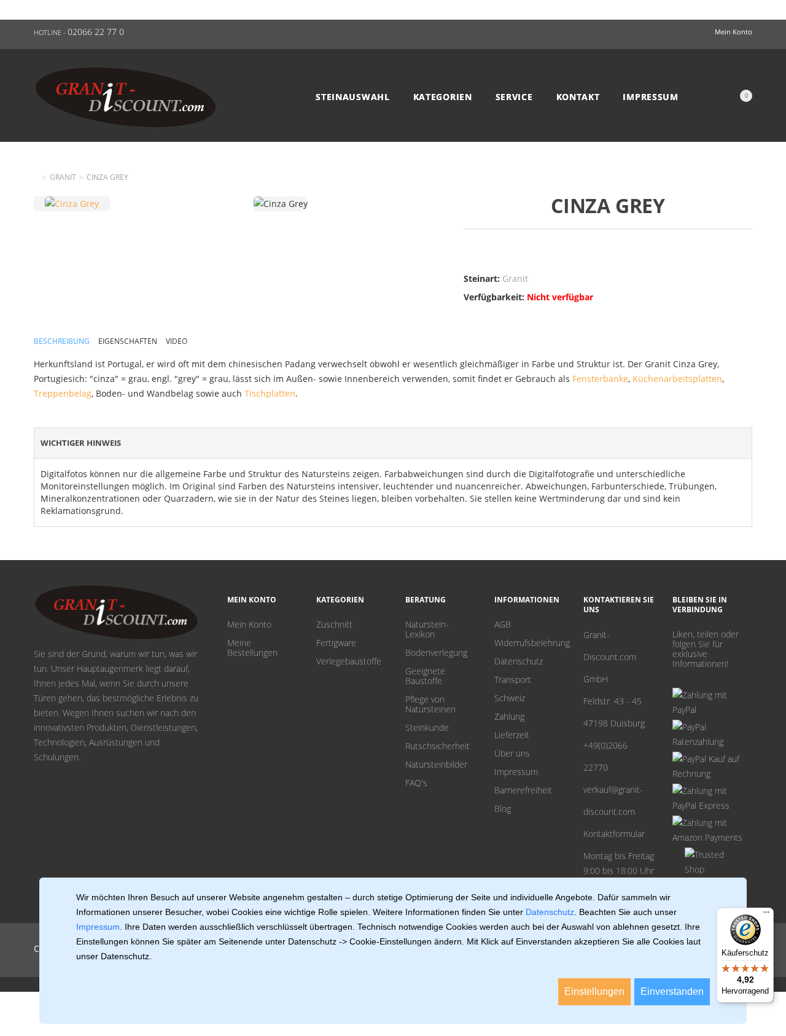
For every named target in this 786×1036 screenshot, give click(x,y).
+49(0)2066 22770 (605, 756)
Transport (512, 680)
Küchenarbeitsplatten (677, 378)
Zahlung (509, 717)
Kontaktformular (614, 833)
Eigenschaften (127, 341)
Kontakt (578, 97)
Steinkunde (427, 728)
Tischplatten (269, 393)
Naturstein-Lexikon (427, 629)
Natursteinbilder (436, 764)
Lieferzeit (511, 735)
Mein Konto (249, 624)
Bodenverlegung (436, 653)
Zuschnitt (334, 624)
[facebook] (695, 678)
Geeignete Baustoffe (425, 676)
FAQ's (416, 783)
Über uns (512, 753)
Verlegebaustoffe (348, 661)
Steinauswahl (352, 97)
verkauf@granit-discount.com (613, 800)
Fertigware (336, 643)
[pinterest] (676, 678)
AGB (502, 624)
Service (514, 97)
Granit (63, 177)
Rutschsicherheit (437, 746)
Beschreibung (62, 341)
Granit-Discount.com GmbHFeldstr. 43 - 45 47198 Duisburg (614, 679)
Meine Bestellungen (252, 648)
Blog (502, 809)
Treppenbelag (62, 393)
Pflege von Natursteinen (430, 704)
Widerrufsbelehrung (529, 643)
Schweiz (509, 698)
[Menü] (766, 915)
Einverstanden (672, 991)
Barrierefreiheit (523, 790)
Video (176, 341)
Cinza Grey (107, 177)
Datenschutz (518, 661)
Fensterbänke (600, 378)
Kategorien (442, 97)
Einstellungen (594, 991)
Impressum (650, 97)
